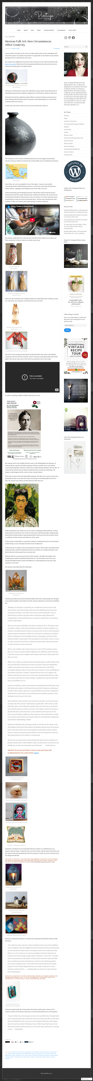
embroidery (8, 1055)
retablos (12, 1057)
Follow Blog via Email (71, 314)
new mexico (47, 1055)
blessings (39, 1053)
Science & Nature (69, 152)
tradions (7, 1058)
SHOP (32, 30)
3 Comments (56, 48)
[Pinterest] (69, 37)
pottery (7, 1057)
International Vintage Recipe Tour (73, 138)
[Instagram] (65, 37)
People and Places (69, 146)
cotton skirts (46, 1053)
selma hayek (38, 1057)
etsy (21, 1055)
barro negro (27, 1053)
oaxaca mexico (54, 1055)
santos (33, 1057)
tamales (53, 1057)
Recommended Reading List (72, 149)
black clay (34, 1053)
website (36, 753)
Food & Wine (67, 129)
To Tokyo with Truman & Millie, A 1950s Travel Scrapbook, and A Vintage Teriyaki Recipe (75, 226)
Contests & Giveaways (70, 121)
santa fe (28, 1057)
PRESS (39, 30)
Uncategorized (53, 1052)
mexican (41, 1055)
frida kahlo (35, 1055)
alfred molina (11, 1053)
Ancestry (66, 115)
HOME (18, 30)
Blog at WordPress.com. (46, 1073)
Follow (67, 330)
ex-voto (25, 1055)
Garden (66, 132)
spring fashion (46, 1057)
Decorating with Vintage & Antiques (21, 1052)
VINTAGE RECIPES (49, 30)
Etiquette (66, 126)
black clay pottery (11, 64)
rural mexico (18, 1057)
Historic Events (35, 1052)
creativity (53, 1053)
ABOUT (26, 30)
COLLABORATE (61, 30)
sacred (24, 1057)
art (23, 1053)
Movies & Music (68, 143)
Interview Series (44, 1052)
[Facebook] (73, 37)
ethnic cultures (16, 1055)
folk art (30, 1055)
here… (78, 104)
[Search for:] (76, 46)
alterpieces (19, 1053)
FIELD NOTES (72, 30)
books (65, 118)
